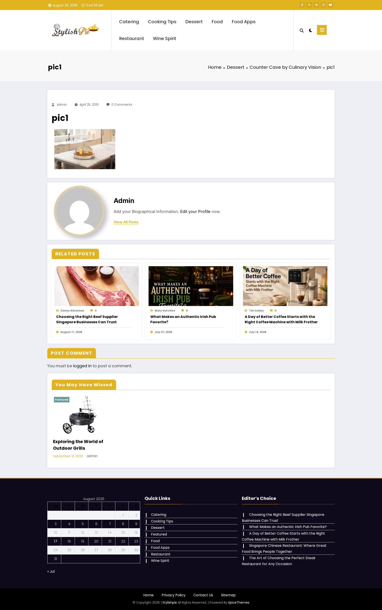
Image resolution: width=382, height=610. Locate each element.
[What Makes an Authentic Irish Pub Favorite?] (191, 286)
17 (55, 541)
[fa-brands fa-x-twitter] (309, 5)
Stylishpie (169, 602)
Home (148, 595)
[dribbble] (316, 5)
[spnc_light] (310, 30)
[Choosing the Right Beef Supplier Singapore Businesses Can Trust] (96, 286)
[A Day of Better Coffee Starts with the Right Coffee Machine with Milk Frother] (285, 286)
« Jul (51, 571)
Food (217, 22)
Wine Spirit (164, 38)
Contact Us (203, 595)
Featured (61, 400)
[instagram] (323, 5)
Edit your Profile (195, 211)
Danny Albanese (72, 310)
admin (62, 104)
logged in (82, 366)
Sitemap (228, 595)
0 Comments (121, 104)
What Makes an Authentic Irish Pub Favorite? (183, 319)
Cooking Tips (162, 22)
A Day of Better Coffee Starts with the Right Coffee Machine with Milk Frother (281, 319)
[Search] (302, 30)
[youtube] (330, 5)
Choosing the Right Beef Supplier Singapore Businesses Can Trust (87, 319)
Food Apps (244, 22)
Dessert (194, 22)
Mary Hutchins (165, 310)
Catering (129, 22)
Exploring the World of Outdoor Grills (78, 444)
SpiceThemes (238, 602)
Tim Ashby (256, 310)
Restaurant (131, 38)
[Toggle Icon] (322, 30)
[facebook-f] (302, 5)
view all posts (126, 222)
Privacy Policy (173, 595)
